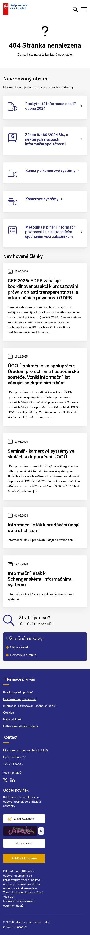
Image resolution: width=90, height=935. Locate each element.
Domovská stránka (23, 655)
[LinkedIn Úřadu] (12, 780)
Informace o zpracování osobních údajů (29, 705)
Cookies (8, 712)
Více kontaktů (12, 772)
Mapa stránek (19, 647)
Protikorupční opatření (18, 692)
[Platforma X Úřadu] (5, 780)
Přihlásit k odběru (24, 858)
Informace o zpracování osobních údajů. (19, 903)
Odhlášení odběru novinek (20, 726)
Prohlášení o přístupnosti (19, 699)
